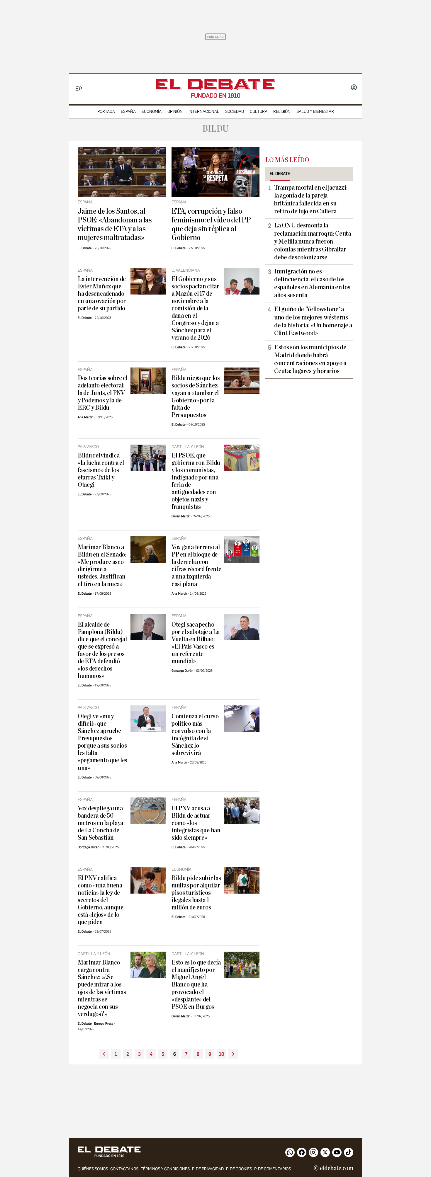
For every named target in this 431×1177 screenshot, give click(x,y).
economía (152, 111)
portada (106, 111)
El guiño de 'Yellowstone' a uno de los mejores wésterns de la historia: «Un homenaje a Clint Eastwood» (313, 321)
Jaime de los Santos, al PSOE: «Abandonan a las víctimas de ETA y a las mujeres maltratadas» (115, 224)
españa (128, 111)
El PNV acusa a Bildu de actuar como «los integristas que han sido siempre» (196, 823)
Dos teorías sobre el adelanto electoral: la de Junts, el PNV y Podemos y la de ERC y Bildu (103, 393)
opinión (175, 111)
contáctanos (124, 1168)
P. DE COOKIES (239, 1168)
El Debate (85, 248)
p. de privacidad (208, 1168)
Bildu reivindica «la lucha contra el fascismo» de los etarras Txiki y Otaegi (101, 470)
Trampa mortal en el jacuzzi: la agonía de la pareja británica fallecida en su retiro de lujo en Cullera (310, 199)
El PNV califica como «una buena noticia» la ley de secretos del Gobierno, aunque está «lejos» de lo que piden (100, 900)
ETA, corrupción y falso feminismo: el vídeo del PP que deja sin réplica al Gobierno (211, 224)
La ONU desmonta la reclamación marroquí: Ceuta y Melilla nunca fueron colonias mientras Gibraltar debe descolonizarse (312, 241)
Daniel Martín (181, 516)
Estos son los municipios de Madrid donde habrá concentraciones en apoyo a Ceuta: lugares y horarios (310, 359)
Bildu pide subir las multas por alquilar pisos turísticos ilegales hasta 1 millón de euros (196, 893)
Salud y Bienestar (315, 111)
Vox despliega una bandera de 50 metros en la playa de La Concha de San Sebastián (100, 823)
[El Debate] (215, 84)
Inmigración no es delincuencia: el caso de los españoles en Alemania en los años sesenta (312, 283)
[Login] (353, 88)
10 (221, 1054)
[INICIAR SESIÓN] (353, 88)
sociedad (234, 111)
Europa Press (103, 1023)
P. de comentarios (272, 1168)
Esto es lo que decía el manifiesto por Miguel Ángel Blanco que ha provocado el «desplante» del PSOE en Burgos (196, 984)
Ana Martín (85, 417)
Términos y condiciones (165, 1168)
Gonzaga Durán (182, 671)
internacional (204, 111)
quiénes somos (93, 1168)
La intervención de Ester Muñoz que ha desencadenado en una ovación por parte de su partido (102, 294)
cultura (258, 111)
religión (282, 111)
